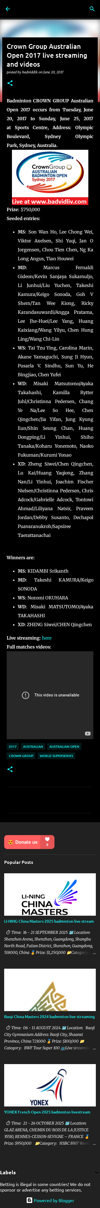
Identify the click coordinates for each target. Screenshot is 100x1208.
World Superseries (56, 755)
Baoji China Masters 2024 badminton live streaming (49, 1016)
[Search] (92, 9)
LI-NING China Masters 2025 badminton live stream (49, 921)
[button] (10, 83)
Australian (33, 746)
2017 (13, 746)
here (46, 638)
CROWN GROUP (21, 755)
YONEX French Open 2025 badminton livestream (47, 1112)
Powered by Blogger (53, 1200)
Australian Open (64, 746)
